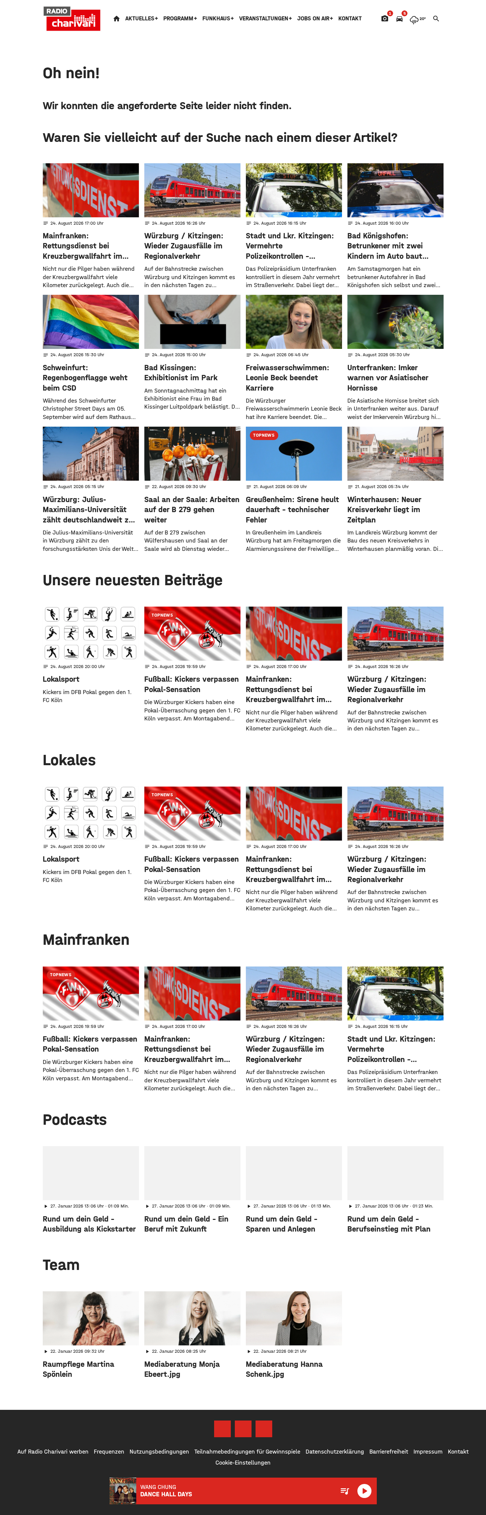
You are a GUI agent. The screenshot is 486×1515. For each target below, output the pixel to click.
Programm (178, 18)
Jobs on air (313, 18)
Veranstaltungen (263, 18)
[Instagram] (243, 1429)
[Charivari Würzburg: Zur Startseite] (72, 19)
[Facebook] (222, 1429)
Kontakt (350, 18)
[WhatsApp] (264, 1429)
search (436, 19)
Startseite (117, 19)
